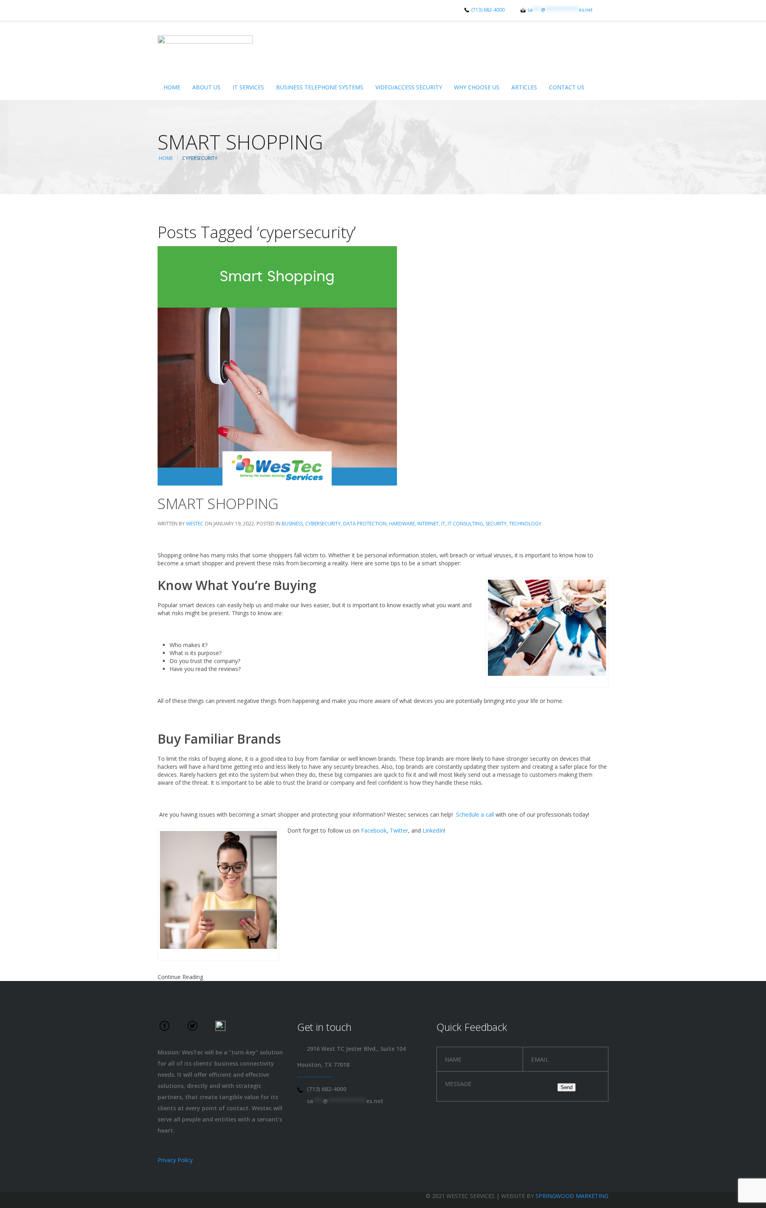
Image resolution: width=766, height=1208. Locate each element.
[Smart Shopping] (277, 365)
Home (172, 87)
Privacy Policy (175, 1160)
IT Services (248, 87)
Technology (525, 523)
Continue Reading (180, 977)
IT (443, 523)
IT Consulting (465, 523)
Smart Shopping (218, 503)
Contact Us (566, 87)
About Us (206, 87)
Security (496, 523)
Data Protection (365, 523)
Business (292, 523)
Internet (428, 523)
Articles (524, 87)
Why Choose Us (476, 87)
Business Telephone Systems (319, 87)
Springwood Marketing (571, 1196)
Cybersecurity (323, 523)
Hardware (402, 523)
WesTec (194, 523)
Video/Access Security (408, 87)
